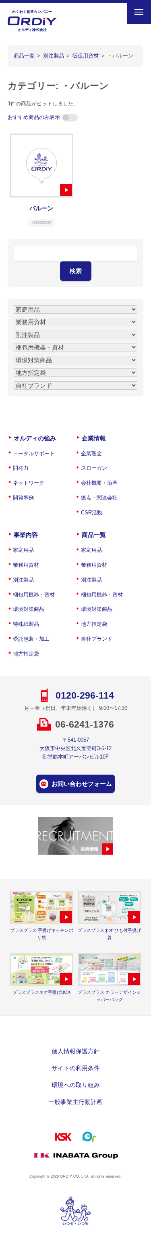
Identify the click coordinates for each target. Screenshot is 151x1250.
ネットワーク (28, 483)
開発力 (21, 468)
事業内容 (26, 534)
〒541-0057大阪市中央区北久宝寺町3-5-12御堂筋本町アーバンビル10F (75, 748)
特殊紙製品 (26, 624)
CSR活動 (91, 513)
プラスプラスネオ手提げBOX (41, 992)
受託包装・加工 (31, 639)
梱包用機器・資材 (34, 595)
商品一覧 (94, 534)
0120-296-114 (85, 696)
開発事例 (23, 498)
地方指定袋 (26, 654)
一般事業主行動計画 (75, 1101)
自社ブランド (96, 639)
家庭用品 (23, 550)
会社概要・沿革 (99, 483)
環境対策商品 (28, 609)
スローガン (94, 468)
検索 (76, 270)
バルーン (41, 208)
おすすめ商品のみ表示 (34, 117)
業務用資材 (26, 565)
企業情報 (94, 438)
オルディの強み (35, 438)
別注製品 (23, 580)
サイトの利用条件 (76, 1068)
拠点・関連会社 (99, 498)
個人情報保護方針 (76, 1051)
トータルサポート (34, 453)
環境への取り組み (76, 1084)
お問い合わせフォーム (82, 783)
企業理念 (91, 453)
